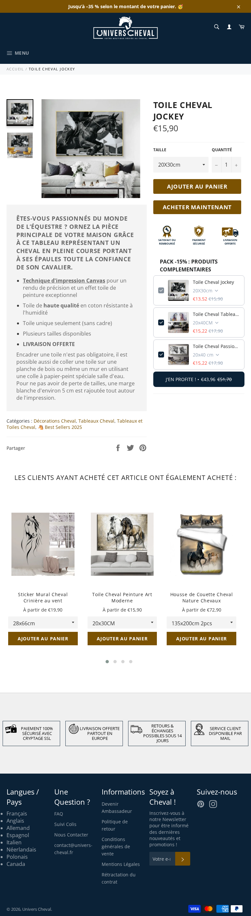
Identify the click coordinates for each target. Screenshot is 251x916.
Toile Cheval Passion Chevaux (216, 346)
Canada (16, 864)
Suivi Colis (65, 824)
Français (17, 813)
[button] (107, 661)
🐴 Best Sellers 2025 (60, 427)
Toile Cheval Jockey (213, 282)
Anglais (15, 820)
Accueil (15, 68)
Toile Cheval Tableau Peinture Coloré (216, 314)
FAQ (58, 814)
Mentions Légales (121, 864)
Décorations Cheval (55, 421)
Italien (14, 842)
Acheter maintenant (197, 207)
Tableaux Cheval (96, 421)
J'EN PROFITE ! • (199, 379)
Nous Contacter (71, 835)
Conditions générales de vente (116, 846)
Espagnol (18, 835)
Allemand (18, 828)
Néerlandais (21, 849)
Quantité (222, 150)
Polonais (17, 856)
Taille (159, 150)
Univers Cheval (36, 909)
